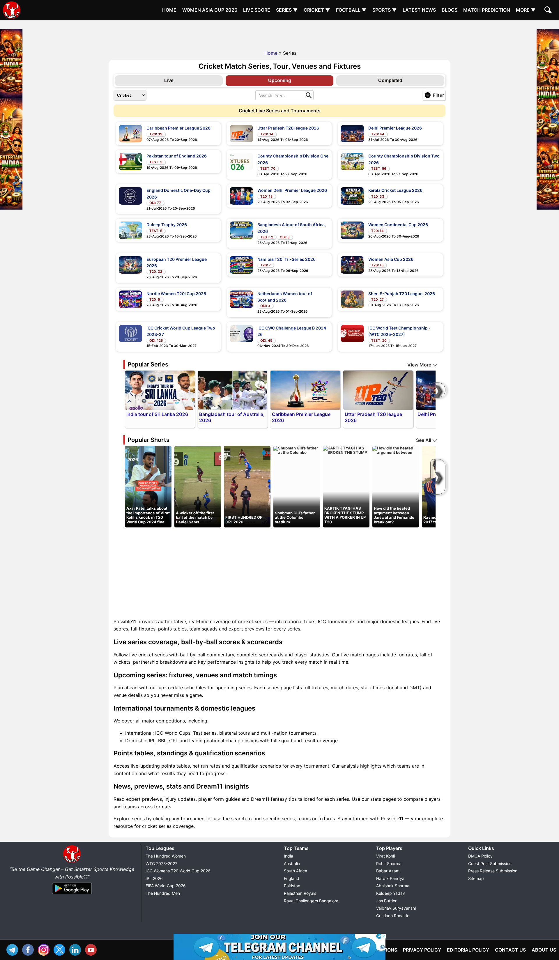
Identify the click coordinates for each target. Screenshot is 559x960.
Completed (390, 80)
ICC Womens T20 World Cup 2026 (178, 870)
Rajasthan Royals (300, 893)
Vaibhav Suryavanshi (396, 908)
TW (61, 949)
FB (29, 949)
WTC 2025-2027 (161, 863)
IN (76, 949)
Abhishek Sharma (392, 885)
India (288, 855)
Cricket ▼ (317, 10)
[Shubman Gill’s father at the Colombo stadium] (296, 450)
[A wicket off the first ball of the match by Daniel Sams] (197, 486)
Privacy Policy (422, 950)
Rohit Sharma (388, 863)
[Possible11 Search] (549, 11)
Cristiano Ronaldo (392, 915)
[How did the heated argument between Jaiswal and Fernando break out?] (395, 450)
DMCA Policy (480, 855)
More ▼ (526, 10)
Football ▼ (351, 10)
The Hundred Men (163, 893)
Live (169, 80)
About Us (544, 950)
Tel (13, 949)
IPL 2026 (154, 878)
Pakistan (292, 885)
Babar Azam (387, 870)
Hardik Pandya (390, 878)
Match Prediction (486, 10)
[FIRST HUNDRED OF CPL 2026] (247, 486)
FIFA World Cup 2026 (166, 885)
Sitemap (476, 878)
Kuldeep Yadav (390, 893)
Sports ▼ (384, 10)
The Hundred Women (166, 855)
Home (169, 10)
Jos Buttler (386, 900)
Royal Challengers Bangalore (311, 900)
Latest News (419, 10)
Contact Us (510, 950)
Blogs (449, 10)
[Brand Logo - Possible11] (72, 862)
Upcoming (279, 80)
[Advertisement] (279, 33)
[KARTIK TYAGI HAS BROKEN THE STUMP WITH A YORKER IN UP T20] (346, 450)
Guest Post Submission (490, 863)
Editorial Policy (468, 950)
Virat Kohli (385, 855)
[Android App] (72, 894)
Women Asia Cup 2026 (209, 10)
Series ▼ (287, 10)
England (291, 878)
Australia (292, 863)
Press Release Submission (492, 870)
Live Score (256, 10)
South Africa (295, 870)
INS (45, 949)
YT (92, 949)
